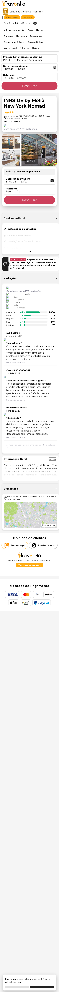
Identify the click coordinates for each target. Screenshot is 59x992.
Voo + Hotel (10, 48)
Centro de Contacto (20, 11)
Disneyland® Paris (14, 42)
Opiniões (38, 11)
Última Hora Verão (14, 30)
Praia (30, 30)
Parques (8, 36)
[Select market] (35, 23)
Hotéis (40, 30)
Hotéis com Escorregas (29, 36)
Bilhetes (24, 48)
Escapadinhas (35, 42)
